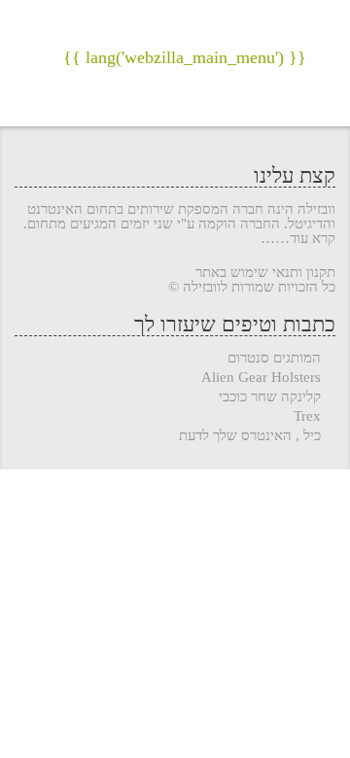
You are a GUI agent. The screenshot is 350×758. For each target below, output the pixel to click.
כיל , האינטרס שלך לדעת (250, 436)
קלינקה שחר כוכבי (270, 397)
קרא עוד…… (298, 238)
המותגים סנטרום (274, 358)
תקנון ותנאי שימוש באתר (265, 272)
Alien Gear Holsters (261, 377)
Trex (307, 416)
